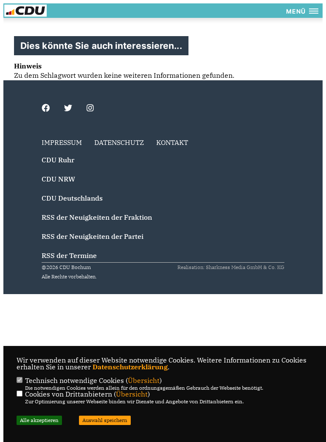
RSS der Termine (69, 255)
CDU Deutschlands (72, 198)
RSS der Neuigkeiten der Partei (92, 236)
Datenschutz (119, 142)
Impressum (62, 142)
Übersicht (144, 380)
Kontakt (172, 142)
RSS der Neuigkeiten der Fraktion (97, 217)
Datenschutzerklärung (130, 367)
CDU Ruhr (58, 160)
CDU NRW (58, 179)
